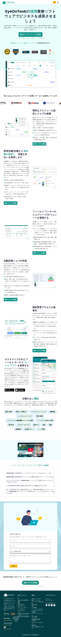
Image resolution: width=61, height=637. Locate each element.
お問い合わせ (21, 604)
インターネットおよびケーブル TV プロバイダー (37, 609)
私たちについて (21, 606)
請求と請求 (8, 412)
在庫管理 (52, 412)
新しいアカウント (50, 600)
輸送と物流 (34, 604)
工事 (33, 606)
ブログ (19, 612)
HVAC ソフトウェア (36, 598)
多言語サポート (29, 429)
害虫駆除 (34, 612)
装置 (50, 425)
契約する (36, 425)
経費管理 (18, 429)
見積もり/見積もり (21, 412)
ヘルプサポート (21, 609)
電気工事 (34, 625)
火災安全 (34, 621)
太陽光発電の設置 (36, 619)
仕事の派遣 (39, 416)
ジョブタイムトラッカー (24, 416)
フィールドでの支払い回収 (45, 420)
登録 (54, 2)
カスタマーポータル (24, 425)
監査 (44, 425)
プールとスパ (35, 618)
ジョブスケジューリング (38, 412)
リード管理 (41, 429)
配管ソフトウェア (36, 600)
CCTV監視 (34, 607)
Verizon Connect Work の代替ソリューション (23, 614)
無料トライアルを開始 (30, 34)
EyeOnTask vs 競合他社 (23, 616)
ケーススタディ (21, 610)
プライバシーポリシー (23, 607)
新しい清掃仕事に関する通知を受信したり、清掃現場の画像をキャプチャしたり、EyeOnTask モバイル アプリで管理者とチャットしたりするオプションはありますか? (30, 491)
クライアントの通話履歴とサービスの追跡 (20, 420)
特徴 (19, 603)
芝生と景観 (34, 616)
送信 (14, 566)
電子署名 (11, 425)
